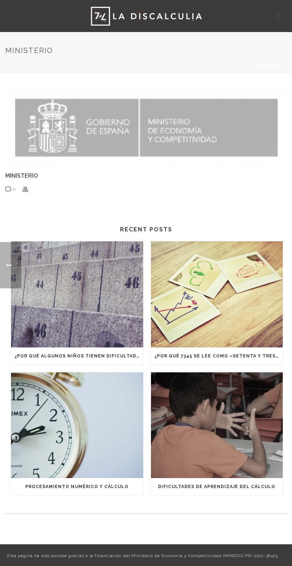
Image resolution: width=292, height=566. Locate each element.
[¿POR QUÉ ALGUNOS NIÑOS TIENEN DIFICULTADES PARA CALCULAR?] (77, 294)
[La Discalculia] (146, 16)
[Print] (28, 189)
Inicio (219, 66)
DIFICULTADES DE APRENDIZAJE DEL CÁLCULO (216, 486)
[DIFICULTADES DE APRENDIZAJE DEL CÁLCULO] (217, 425)
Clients (240, 66)
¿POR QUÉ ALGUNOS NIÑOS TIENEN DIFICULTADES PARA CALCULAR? (79, 355)
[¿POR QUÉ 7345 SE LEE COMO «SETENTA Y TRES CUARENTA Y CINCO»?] (217, 294)
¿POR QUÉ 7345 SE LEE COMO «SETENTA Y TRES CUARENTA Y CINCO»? (219, 355)
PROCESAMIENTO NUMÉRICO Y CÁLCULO (77, 486)
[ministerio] (146, 127)
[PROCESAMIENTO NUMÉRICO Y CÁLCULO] (77, 425)
